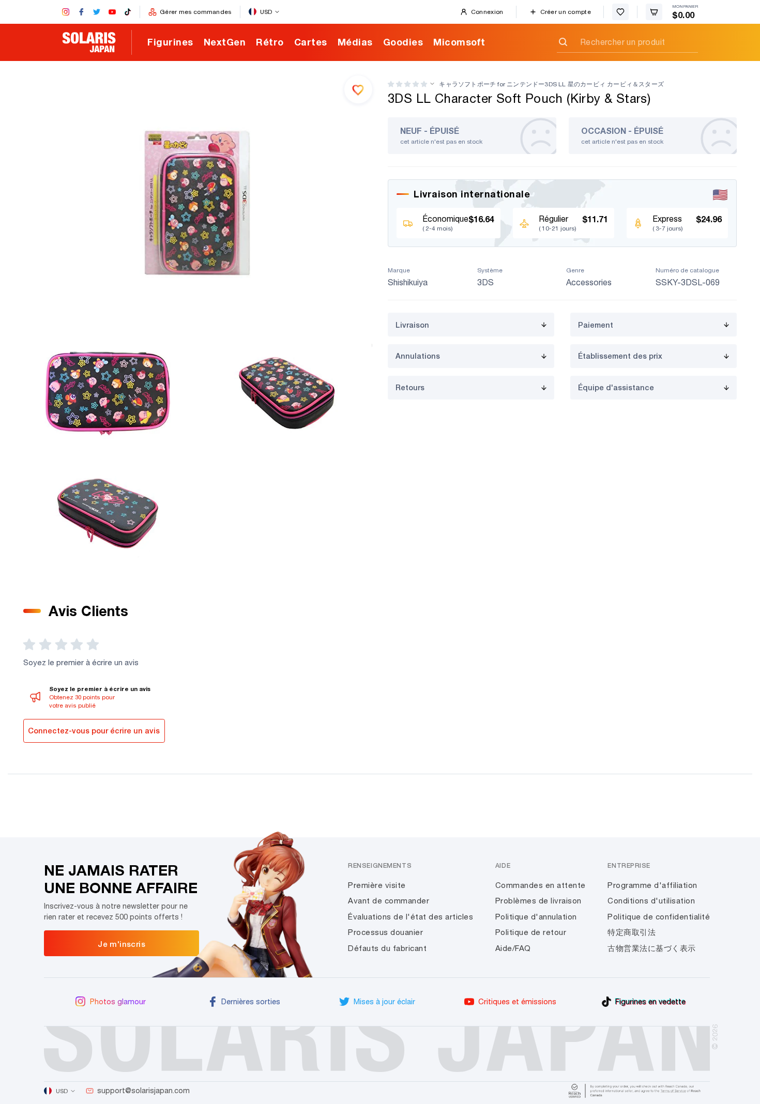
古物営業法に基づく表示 (651, 948)
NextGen (225, 42)
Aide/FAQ (513, 948)
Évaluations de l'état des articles (410, 916)
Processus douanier (385, 932)
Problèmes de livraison (538, 900)
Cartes (310, 42)
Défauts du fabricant (387, 948)
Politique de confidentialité (658, 916)
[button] (407, 84)
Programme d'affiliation (652, 885)
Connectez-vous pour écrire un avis (94, 730)
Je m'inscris (121, 943)
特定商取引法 (631, 932)
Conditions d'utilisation (651, 900)
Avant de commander (388, 900)
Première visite (377, 885)
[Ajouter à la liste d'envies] (358, 89)
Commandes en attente (540, 885)
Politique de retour (531, 932)
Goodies (403, 42)
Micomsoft (459, 42)
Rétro (270, 42)
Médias (355, 42)
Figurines (170, 42)
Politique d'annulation (536, 916)
